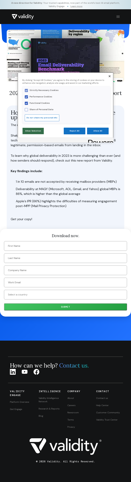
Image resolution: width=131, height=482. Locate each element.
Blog (41, 415)
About (70, 398)
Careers (71, 405)
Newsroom (73, 412)
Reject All (74, 131)
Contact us (102, 398)
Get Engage (16, 409)
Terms (70, 419)
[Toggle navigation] (117, 16)
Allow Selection (33, 131)
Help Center (102, 405)
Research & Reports (49, 408)
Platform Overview (19, 401)
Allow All (97, 131)
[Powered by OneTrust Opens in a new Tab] (100, 141)
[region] (65, 107)
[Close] (109, 76)
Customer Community (108, 412)
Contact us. (74, 365)
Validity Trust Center (107, 419)
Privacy (71, 426)
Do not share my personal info (42, 118)
